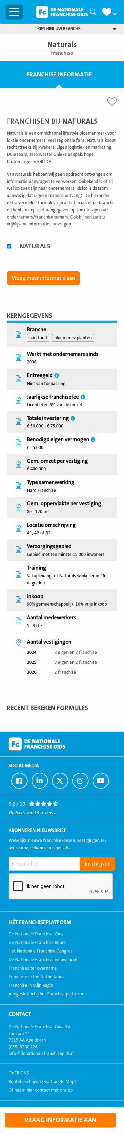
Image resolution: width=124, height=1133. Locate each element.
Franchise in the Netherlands (36, 976)
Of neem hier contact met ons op (41, 1090)
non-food (38, 337)
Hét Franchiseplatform (40, 922)
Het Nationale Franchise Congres (41, 951)
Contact (20, 1014)
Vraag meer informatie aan (43, 278)
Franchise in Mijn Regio (31, 985)
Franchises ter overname (33, 968)
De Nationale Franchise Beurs (37, 942)
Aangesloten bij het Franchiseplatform (46, 994)
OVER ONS (19, 1073)
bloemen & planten (73, 337)
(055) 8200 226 (23, 1047)
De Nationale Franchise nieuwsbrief (43, 959)
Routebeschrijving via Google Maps (42, 1081)
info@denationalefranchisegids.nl (41, 1053)
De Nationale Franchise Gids (62, 12)
